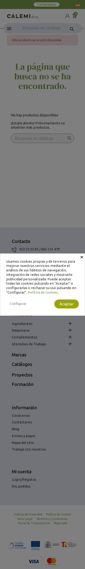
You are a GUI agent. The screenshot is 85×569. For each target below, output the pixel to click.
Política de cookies (43, 292)
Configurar (18, 303)
